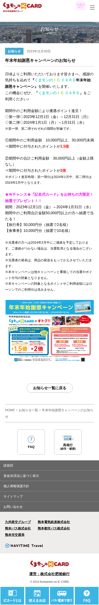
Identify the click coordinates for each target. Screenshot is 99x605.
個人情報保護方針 (16, 486)
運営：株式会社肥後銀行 (49, 574)
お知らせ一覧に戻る (49, 388)
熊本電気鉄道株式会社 (54, 522)
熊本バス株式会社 (18, 528)
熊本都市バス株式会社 (54, 528)
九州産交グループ (18, 522)
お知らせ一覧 (28, 410)
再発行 (68, 446)
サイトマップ (13, 496)
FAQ (31, 447)
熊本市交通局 (14, 535)
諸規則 (8, 465)
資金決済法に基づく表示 (21, 476)
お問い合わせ (13, 507)
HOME (10, 410)
